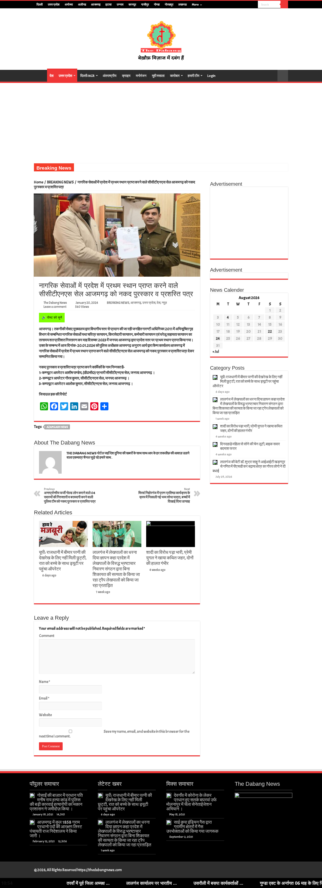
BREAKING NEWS (60, 182)
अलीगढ (82, 5)
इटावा (108, 5)
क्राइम (126, 76)
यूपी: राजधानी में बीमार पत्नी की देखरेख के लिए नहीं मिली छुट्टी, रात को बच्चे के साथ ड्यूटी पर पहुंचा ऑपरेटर (63, 561)
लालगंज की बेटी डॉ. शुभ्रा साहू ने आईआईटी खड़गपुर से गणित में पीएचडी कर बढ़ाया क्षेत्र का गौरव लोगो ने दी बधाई (249, 466)
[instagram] (254, 5)
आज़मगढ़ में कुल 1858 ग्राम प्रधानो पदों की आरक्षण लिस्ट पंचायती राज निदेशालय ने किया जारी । (56, 828)
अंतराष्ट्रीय (109, 76)
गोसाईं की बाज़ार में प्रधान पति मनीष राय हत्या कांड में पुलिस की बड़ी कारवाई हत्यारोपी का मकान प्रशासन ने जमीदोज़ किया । (56, 802)
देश (52, 76)
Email (44, 698)
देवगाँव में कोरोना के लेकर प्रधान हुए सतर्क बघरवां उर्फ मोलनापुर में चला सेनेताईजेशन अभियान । (191, 802)
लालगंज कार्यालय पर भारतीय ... (117, 883)
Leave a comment (55, 307)
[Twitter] (245, 5)
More (195, 5)
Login (211, 76)
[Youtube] (249, 5)
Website (45, 715)
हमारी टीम (193, 76)
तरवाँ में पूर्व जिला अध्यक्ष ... (53, 883)
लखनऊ (182, 5)
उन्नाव (120, 5)
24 (218, 338)
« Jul (216, 351)
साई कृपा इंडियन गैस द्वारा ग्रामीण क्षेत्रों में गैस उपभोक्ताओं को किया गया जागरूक (192, 826)
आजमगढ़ (95, 5)
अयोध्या (69, 5)
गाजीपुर (145, 5)
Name (44, 681)
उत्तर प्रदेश (54, 5)
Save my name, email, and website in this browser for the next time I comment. (114, 734)
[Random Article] (282, 76)
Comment (46, 635)
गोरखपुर (169, 5)
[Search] (284, 4)
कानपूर (132, 5)
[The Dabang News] (161, 38)
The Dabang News (55, 303)
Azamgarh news (57, 427)
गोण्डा (157, 5)
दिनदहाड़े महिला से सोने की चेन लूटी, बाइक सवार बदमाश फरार (250, 446)
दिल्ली (39, 5)
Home (38, 182)
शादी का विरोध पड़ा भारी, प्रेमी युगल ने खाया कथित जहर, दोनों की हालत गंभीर (169, 558)
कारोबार (175, 76)
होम (40, 75)
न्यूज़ (164, 303)
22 (270, 331)
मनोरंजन (141, 76)
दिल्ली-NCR (87, 76)
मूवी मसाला (158, 76)
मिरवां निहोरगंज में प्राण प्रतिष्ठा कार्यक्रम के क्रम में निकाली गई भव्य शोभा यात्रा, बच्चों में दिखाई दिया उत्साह (164, 495)
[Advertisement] (161, 120)
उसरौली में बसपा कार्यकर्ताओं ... (184, 883)
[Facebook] (240, 5)
